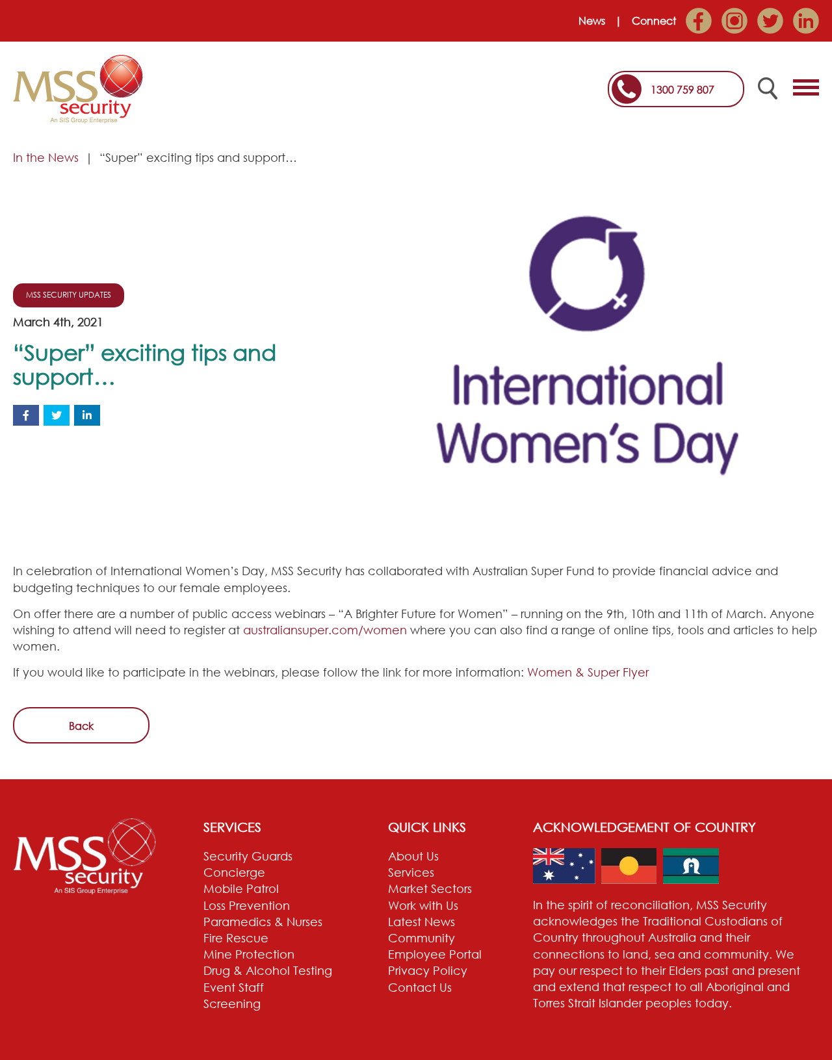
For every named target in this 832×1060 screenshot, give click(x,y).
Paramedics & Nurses (262, 921)
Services (411, 872)
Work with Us (423, 905)
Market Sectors (430, 888)
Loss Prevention (246, 905)
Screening (232, 1003)
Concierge (234, 872)
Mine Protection (248, 954)
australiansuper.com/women (325, 630)
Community (421, 938)
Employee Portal (435, 954)
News (591, 20)
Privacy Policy (427, 970)
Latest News (421, 921)
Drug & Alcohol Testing (267, 970)
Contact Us (420, 987)
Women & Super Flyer (588, 672)
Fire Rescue (235, 938)
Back (81, 725)
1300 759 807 (682, 89)
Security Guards (247, 856)
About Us (413, 856)
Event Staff (233, 987)
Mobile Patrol (241, 888)
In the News (46, 157)
